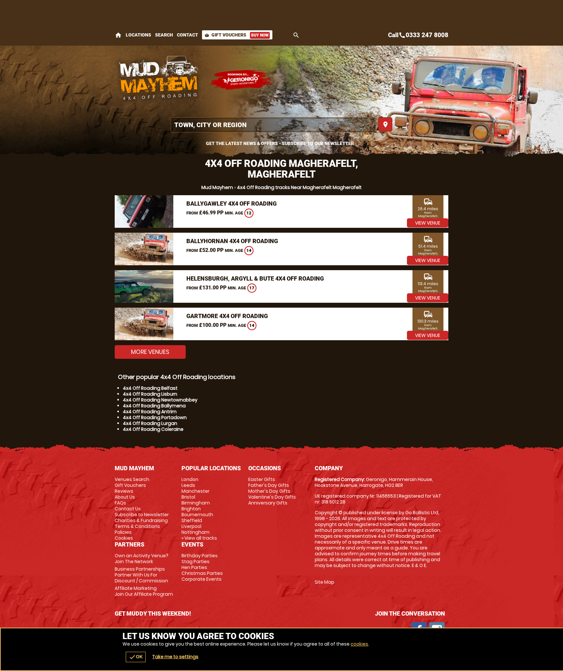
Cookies (124, 538)
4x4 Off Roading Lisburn (150, 394)
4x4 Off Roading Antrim (150, 411)
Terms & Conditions (137, 526)
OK (136, 657)
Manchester (195, 491)
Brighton (191, 508)
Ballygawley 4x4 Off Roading (231, 203)
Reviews (124, 491)
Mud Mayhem (217, 187)
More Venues (150, 352)
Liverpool (191, 526)
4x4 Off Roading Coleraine (153, 429)
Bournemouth (197, 514)
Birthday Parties (199, 555)
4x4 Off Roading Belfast (150, 388)
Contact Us (128, 508)
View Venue (427, 223)
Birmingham (195, 503)
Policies (123, 532)
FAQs (120, 503)
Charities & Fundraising (141, 520)
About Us (125, 497)
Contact (187, 34)
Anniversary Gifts (267, 503)
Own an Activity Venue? (141, 558)
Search (164, 34)
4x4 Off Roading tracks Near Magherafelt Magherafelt (299, 187)
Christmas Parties (202, 573)
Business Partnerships (141, 575)
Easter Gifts (261, 479)
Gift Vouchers (236, 34)
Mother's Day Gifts (269, 491)
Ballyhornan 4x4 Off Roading (232, 241)
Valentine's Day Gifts (272, 497)
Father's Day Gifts (268, 485)
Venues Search (132, 479)
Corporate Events (201, 579)
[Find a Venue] (273, 124)
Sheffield (191, 520)
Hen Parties (194, 567)
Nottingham (195, 532)
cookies (359, 644)
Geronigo (241, 79)
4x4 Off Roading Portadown (155, 417)
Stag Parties (195, 561)
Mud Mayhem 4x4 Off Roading (159, 79)
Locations (138, 34)
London (189, 479)
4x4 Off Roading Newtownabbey (160, 400)
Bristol (188, 497)
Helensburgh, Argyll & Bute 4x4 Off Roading (255, 278)
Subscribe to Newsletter (142, 514)
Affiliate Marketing (144, 591)
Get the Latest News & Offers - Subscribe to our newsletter (280, 143)
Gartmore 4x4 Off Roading (227, 316)
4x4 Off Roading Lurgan (150, 423)
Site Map (324, 582)
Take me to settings (175, 656)
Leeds (188, 485)
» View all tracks (199, 538)
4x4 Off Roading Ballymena (154, 405)
